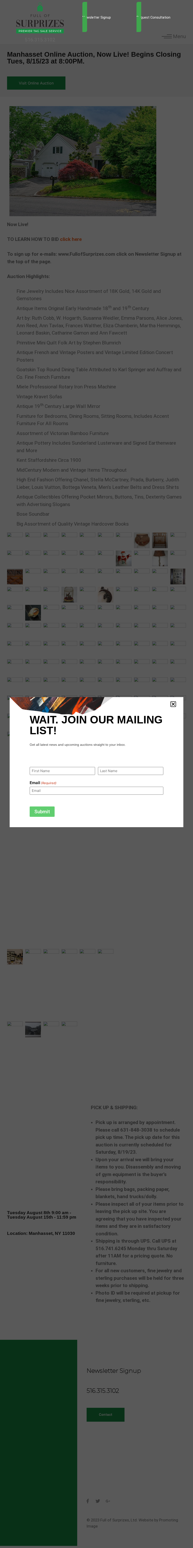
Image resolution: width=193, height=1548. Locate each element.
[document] (96, 774)
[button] (173, 704)
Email (43, 783)
